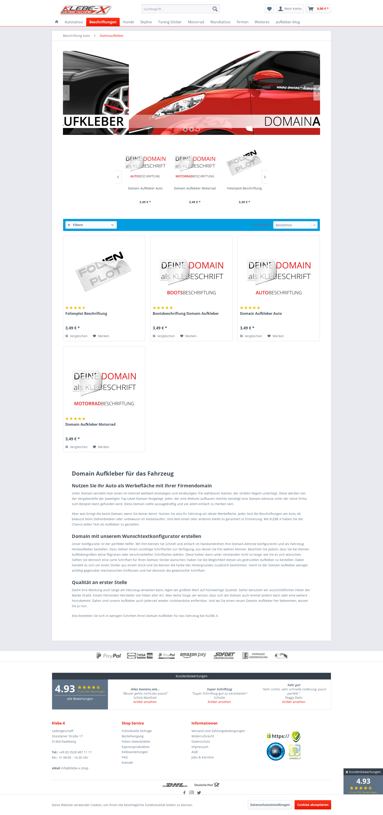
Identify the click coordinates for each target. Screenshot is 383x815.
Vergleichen (78, 336)
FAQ (125, 757)
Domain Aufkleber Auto (141, 188)
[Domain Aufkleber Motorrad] (191, 162)
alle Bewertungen (80, 699)
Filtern (77, 225)
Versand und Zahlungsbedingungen (218, 731)
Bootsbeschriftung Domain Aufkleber (186, 313)
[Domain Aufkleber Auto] (141, 162)
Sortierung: (261, 224)
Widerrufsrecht (203, 736)
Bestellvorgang (133, 736)
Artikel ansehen (145, 702)
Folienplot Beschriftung (240, 188)
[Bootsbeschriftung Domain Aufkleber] (191, 271)
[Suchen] (215, 8)
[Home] (57, 22)
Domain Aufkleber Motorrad (191, 188)
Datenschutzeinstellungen (270, 805)
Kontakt (127, 762)
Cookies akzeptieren (312, 805)
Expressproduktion (136, 747)
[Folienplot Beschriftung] (240, 162)
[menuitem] (180, 8)
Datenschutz (201, 741)
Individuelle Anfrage (137, 731)
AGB (195, 752)
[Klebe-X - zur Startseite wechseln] (85, 10)
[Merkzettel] (269, 8)
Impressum (200, 747)
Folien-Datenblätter (136, 741)
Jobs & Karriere (203, 757)
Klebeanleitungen (135, 752)
